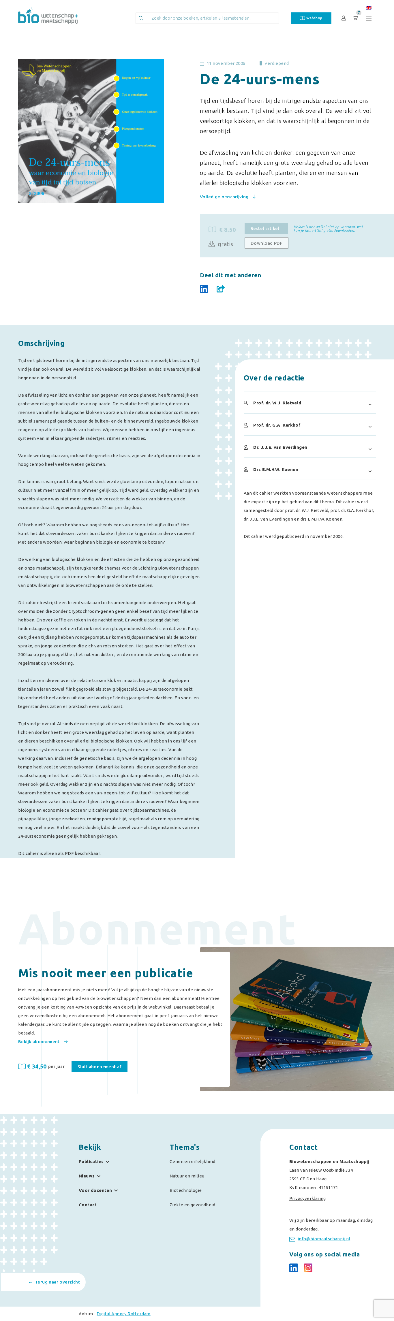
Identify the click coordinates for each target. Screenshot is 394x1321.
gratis (224, 244)
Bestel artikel (264, 228)
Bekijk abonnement (39, 1041)
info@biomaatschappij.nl (324, 1238)
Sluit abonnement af (99, 1066)
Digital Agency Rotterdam (124, 1313)
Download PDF (266, 243)
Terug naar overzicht (57, 1281)
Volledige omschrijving (225, 196)
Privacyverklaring (307, 1198)
